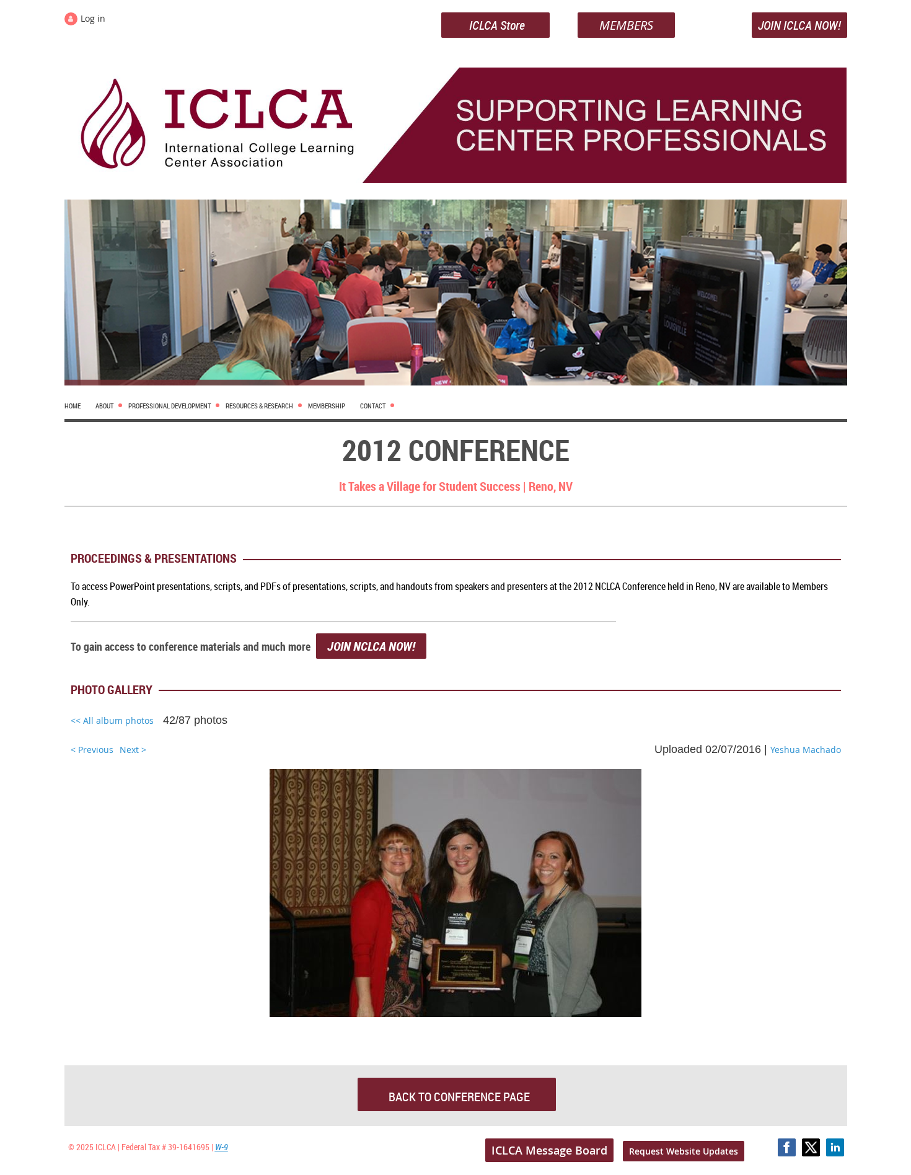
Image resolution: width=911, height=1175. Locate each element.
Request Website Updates (683, 1151)
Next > (133, 749)
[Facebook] (787, 1147)
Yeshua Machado (805, 749)
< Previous (92, 749)
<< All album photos (112, 720)
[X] (811, 1147)
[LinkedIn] (835, 1147)
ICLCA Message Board (549, 1150)
